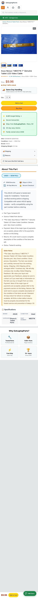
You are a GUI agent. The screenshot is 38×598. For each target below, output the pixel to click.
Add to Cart (19, 103)
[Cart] (19, 7)
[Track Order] (13, 8)
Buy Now (19, 108)
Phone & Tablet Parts (13, 22)
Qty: (2, 97)
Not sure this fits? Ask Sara (14, 161)
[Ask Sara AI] (3, 7)
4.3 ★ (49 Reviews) (15, 76)
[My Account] (8, 8)
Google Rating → (14, 116)
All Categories (11, 18)
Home (4, 22)
